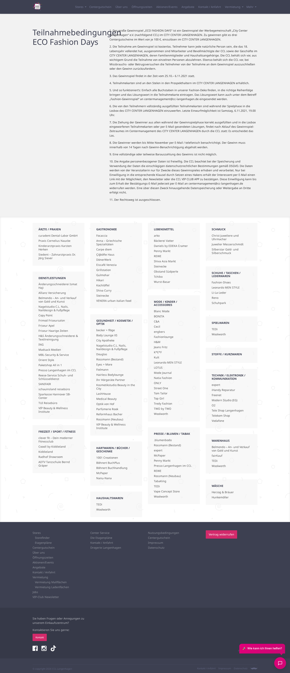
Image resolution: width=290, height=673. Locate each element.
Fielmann (102, 369)
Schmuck (218, 229)
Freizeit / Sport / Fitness (57, 431)
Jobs (35, 592)
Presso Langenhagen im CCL (57, 370)
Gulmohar (102, 275)
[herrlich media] (254, 668)
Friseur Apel (46, 325)
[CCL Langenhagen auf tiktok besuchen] (53, 648)
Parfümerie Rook (107, 409)
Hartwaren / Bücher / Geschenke (113, 449)
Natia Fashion (163, 378)
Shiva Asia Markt (165, 261)
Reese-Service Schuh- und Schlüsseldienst (55, 377)
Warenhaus (221, 440)
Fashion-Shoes (221, 282)
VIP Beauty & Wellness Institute (53, 409)
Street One (161, 388)
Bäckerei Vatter (164, 241)
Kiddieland (45, 452)
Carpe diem (104, 249)
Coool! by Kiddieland (52, 446)
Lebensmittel (164, 229)
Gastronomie (106, 229)
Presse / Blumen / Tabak (172, 434)
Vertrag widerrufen (221, 534)
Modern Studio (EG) (224, 400)
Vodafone (218, 421)
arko (157, 235)
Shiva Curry (103, 290)
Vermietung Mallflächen (51, 582)
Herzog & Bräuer (223, 492)
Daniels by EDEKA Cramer (171, 246)
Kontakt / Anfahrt (209, 7)
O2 (213, 405)
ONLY (157, 383)
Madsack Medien (49, 349)
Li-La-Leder (219, 292)
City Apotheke (105, 340)
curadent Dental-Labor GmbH (58, 235)
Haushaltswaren (109, 498)
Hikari (100, 280)
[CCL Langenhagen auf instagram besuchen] (44, 648)
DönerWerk (103, 260)
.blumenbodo (163, 440)
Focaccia (101, 235)
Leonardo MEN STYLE (168, 362)
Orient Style (46, 360)
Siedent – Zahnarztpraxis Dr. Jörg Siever (57, 256)
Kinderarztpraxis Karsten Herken (55, 247)
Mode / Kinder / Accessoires (165, 303)
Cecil (157, 326)
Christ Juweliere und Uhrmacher (225, 237)
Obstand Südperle (166, 271)
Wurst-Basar (162, 282)
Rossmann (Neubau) (109, 419)
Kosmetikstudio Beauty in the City (115, 386)
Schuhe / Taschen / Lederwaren (226, 274)
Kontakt (40, 637)
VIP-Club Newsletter (46, 597)
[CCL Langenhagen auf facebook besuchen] (35, 648)
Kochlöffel (102, 285)
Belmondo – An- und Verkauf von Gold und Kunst (57, 299)
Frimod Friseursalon (51, 320)
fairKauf (217, 455)
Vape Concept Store (167, 491)
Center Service (99, 533)
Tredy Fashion (163, 403)
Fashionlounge (163, 337)
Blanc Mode (161, 311)
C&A (156, 321)
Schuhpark (219, 303)
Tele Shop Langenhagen (228, 410)
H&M (157, 342)
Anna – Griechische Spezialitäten (109, 242)
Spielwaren (220, 323)
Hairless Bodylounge (109, 375)
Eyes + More (104, 364)
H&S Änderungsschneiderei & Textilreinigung (58, 337)
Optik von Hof (105, 404)
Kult (156, 357)
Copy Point (45, 315)
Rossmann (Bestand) (109, 359)
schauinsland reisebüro (54, 389)
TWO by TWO (162, 409)
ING (41, 344)
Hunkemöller (220, 497)
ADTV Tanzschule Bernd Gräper (54, 463)
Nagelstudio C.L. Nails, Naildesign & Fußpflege (54, 308)
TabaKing (160, 481)
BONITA (159, 316)
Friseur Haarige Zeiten (53, 331)
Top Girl (159, 398)
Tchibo (158, 276)
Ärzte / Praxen (49, 229)
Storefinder (42, 538)
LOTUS (158, 367)
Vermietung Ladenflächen (52, 587)
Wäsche (217, 486)
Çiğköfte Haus (105, 254)
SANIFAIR (44, 384)
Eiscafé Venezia (106, 265)
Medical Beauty (106, 399)
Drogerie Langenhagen (105, 547)
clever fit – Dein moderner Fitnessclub (55, 439)
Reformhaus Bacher (109, 414)
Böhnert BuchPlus (108, 463)
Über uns (121, 7)
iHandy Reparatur (223, 390)
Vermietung (232, 7)
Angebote (187, 7)
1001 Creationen (107, 457)
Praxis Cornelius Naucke (54, 241)
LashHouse (103, 394)
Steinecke (102, 295)
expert (158, 450)
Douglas (101, 354)
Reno (215, 298)
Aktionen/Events (167, 7)
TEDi (99, 504)
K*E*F (158, 352)
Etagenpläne (43, 543)
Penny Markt (162, 251)
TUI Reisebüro (47, 403)
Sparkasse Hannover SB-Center (54, 396)
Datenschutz (156, 547)
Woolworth (103, 509)
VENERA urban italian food (113, 301)
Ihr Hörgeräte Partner (110, 380)
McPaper (102, 473)
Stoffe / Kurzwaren (227, 354)
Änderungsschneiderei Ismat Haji (57, 286)
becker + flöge (105, 330)
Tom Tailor (160, 393)
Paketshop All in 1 (50, 365)
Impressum (155, 543)
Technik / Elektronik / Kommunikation (228, 377)
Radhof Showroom (50, 457)
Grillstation (103, 270)
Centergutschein (100, 7)
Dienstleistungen (52, 278)
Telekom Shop (221, 415)
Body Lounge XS (106, 335)
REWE (157, 256)
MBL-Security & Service (53, 355)
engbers (159, 332)
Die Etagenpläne (101, 538)
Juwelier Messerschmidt (227, 244)
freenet (216, 395)
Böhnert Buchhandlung (111, 468)
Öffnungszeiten (142, 7)
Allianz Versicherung (52, 293)
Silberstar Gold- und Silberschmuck (225, 251)
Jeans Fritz (160, 347)
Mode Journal (163, 373)
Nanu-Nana (104, 478)
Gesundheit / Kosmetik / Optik (114, 322)
